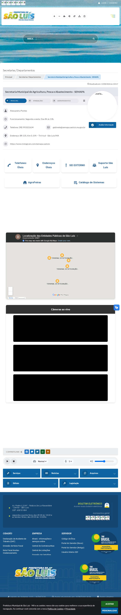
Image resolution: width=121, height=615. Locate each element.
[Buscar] (93, 38)
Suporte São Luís (105, 165)
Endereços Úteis (48, 165)
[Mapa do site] (79, 16)
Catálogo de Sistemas (91, 182)
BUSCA (30, 39)
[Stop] (14, 461)
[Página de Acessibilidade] (84, 16)
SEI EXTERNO (77, 165)
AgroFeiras (34, 182)
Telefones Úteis (20, 165)
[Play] (7, 461)
